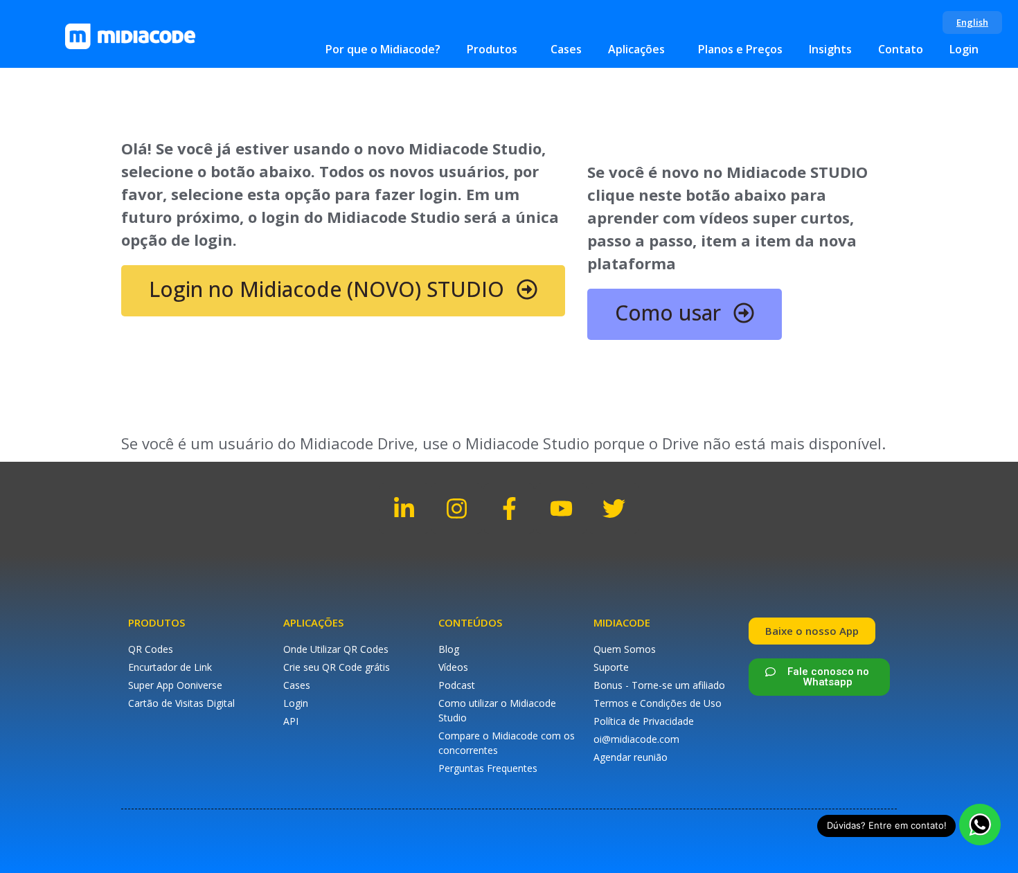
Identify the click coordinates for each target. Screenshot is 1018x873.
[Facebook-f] (509, 508)
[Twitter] (614, 508)
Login (964, 49)
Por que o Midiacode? (382, 49)
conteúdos (470, 622)
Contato (900, 49)
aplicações (313, 622)
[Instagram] (456, 508)
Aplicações (636, 49)
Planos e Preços (740, 49)
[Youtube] (561, 508)
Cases (566, 49)
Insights (830, 49)
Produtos (492, 49)
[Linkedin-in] (404, 508)
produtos (156, 622)
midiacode (621, 622)
